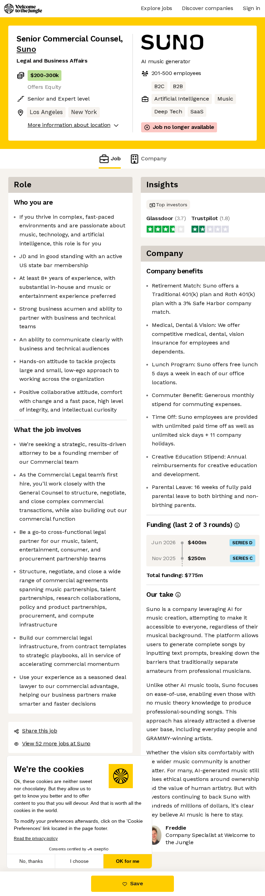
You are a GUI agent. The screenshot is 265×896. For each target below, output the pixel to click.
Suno (26, 49)
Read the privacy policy (36, 838)
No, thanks (31, 861)
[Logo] (23, 8)
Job (116, 158)
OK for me (127, 861)
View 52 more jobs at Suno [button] (56, 743)
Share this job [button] (39, 730)
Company (153, 158)
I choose (79, 861)
